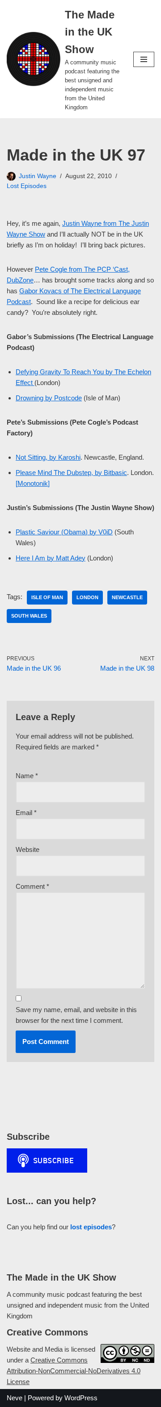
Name (27, 776)
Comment (32, 886)
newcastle (127, 597)
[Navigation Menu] (143, 59)
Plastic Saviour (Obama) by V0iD (64, 532)
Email (26, 812)
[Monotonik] (33, 483)
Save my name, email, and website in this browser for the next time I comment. (76, 1015)
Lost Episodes (27, 186)
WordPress (80, 1398)
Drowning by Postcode (49, 398)
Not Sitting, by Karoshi (48, 457)
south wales (29, 615)
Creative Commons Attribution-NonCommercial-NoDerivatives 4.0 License (73, 1370)
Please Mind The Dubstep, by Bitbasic (71, 472)
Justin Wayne (37, 176)
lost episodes (91, 1227)
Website (27, 849)
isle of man (47, 597)
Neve (14, 1398)
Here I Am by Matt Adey (50, 558)
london (87, 597)
